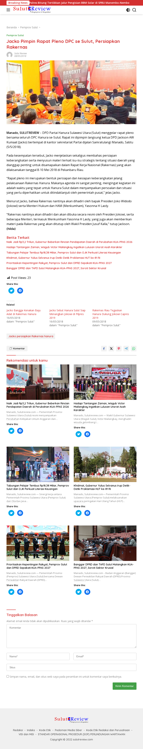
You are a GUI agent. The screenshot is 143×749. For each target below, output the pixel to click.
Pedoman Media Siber (68, 730)
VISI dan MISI (26, 734)
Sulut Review (20, 53)
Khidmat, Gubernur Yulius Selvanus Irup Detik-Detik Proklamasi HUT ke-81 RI (53, 257)
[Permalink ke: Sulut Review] (9, 54)
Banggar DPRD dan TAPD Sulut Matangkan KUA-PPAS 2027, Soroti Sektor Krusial (56, 268)
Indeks (31, 730)
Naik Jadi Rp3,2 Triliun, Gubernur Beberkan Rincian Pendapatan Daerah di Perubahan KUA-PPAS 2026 (69, 242)
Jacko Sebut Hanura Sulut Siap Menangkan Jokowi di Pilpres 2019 (67, 314)
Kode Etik (45, 730)
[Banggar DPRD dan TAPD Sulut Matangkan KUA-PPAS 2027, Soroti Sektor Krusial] (105, 543)
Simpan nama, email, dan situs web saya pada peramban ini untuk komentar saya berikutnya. (66, 676)
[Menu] (9, 10)
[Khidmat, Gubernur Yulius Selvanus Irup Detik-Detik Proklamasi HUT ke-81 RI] (105, 464)
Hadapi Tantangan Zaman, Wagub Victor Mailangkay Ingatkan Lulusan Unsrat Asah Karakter (64, 247)
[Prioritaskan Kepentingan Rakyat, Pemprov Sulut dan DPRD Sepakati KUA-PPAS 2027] (38, 543)
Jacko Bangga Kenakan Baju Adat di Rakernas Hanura (24, 312)
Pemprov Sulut (15, 35)
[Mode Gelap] (128, 10)
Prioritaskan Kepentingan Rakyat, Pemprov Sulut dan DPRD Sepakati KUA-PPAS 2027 (59, 263)
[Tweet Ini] (111, 348)
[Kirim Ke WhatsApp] (133, 348)
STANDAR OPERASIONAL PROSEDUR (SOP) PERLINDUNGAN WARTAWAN (81, 734)
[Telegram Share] (126, 348)
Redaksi (18, 730)
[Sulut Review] (31, 10)
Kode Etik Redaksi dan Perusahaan (108, 730)
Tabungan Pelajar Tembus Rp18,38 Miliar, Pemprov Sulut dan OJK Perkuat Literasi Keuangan (64, 252)
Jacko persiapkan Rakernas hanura (30, 336)
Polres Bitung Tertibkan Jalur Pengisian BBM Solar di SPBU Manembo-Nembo (60, 2)
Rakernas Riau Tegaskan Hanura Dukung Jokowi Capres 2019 (110, 314)
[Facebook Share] (104, 348)
